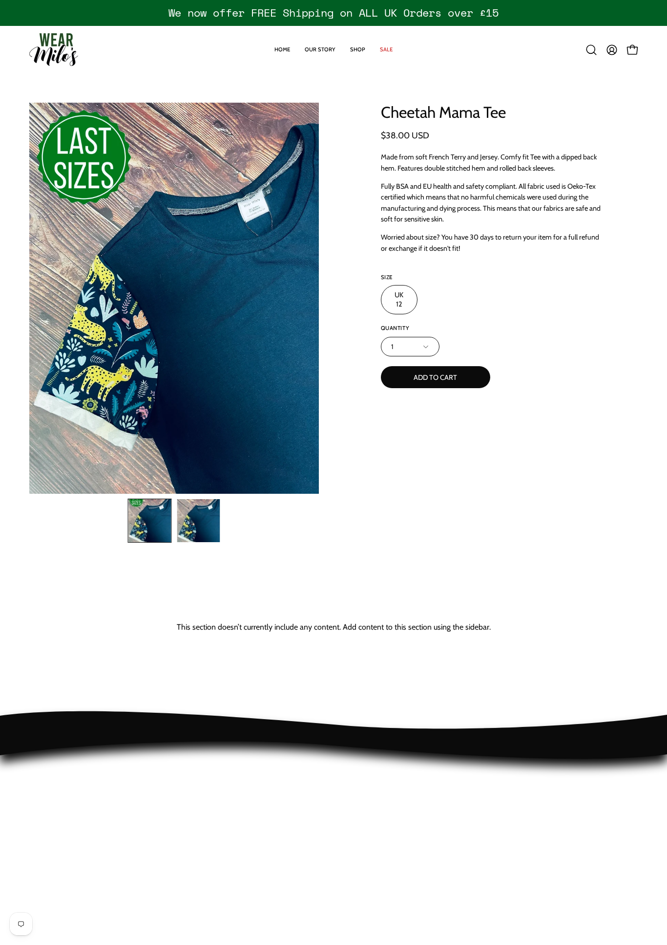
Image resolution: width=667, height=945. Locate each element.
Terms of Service (56, 812)
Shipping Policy (54, 780)
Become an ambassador (69, 845)
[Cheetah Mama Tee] (150, 521)
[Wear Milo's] (53, 49)
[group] (333, 12)
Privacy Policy (51, 796)
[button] (591, 50)
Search (40, 829)
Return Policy (51, 764)
